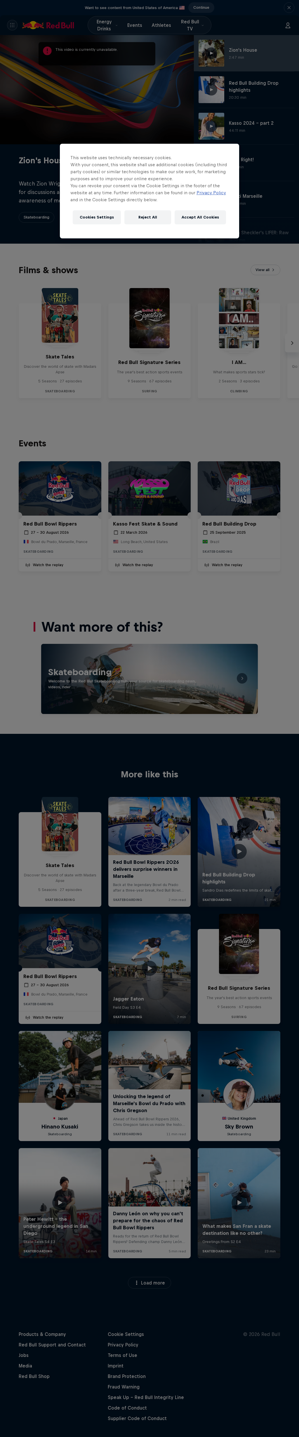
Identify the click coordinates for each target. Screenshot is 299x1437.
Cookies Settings (97, 217)
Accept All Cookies (200, 217)
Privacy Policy (211, 192)
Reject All (147, 217)
